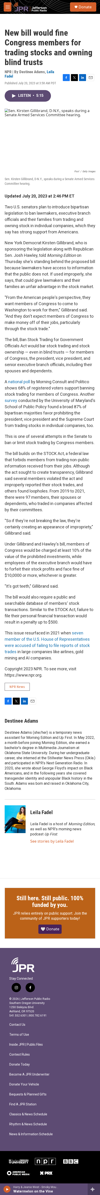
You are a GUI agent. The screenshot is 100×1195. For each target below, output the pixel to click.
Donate (85, 7)
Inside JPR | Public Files (26, 1044)
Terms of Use (19, 1034)
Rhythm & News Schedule (28, 1124)
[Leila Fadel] (15, 819)
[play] (7, 1189)
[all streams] (94, 1189)
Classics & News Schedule (28, 1114)
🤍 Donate (50, 929)
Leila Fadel (41, 812)
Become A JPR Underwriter (29, 1074)
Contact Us (17, 1024)
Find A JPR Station (23, 1104)
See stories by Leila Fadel (52, 841)
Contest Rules (19, 1054)
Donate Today (19, 1064)
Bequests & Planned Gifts (28, 1094)
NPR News (17, 687)
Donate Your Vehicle (24, 1084)
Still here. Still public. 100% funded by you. (50, 902)
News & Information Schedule (31, 1134)
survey (11, 400)
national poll (19, 381)
